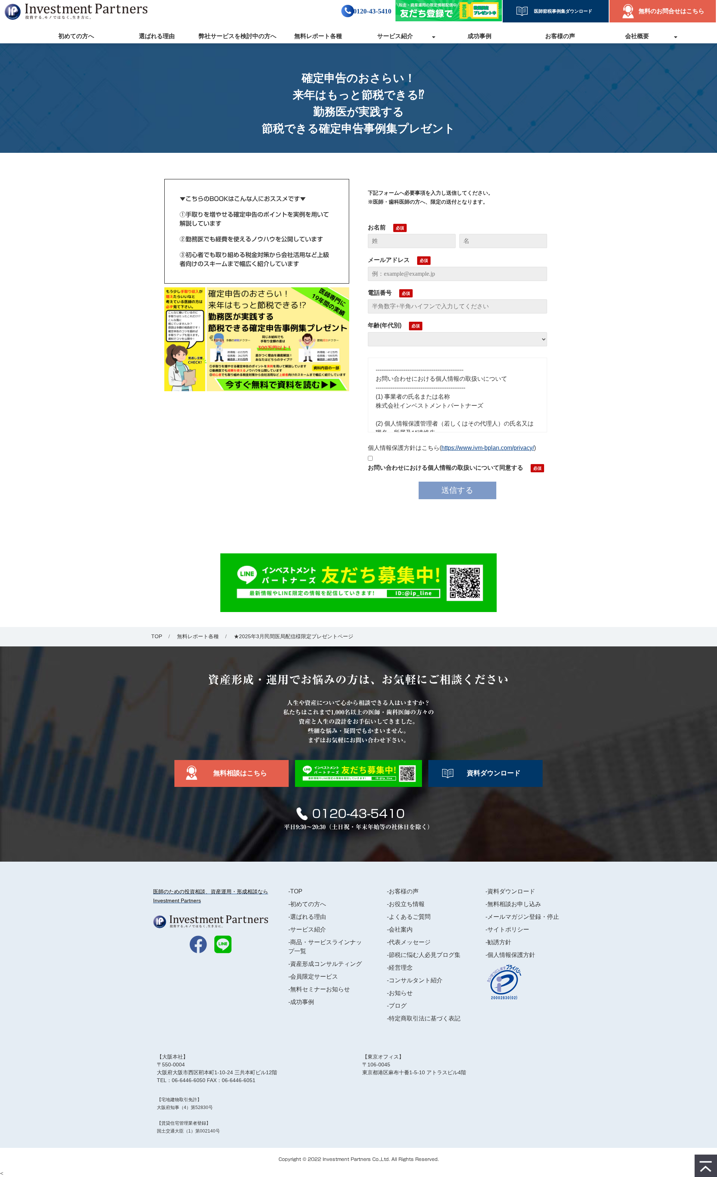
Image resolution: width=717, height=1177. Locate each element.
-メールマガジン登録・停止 (522, 917)
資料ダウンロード (494, 773)
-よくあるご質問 (409, 917)
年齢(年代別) (384, 325)
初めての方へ (76, 36)
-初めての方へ (307, 904)
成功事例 (479, 36)
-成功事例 (301, 1002)
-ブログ (397, 1006)
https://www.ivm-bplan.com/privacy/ (487, 448)
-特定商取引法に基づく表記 (423, 1018)
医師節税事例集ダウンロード (561, 11)
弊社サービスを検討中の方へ (237, 36)
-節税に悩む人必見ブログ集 (423, 955)
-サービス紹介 (307, 929)
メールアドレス (389, 260)
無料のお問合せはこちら (671, 11)
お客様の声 (560, 36)
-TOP (295, 891)
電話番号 (380, 293)
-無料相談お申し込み (513, 904)
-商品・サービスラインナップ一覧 (325, 946)
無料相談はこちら (240, 773)
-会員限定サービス (313, 976)
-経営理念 (400, 967)
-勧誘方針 (498, 942)
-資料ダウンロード (510, 891)
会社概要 (637, 36)
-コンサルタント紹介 (415, 980)
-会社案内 (400, 929)
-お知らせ (400, 993)
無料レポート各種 (318, 36)
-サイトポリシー (507, 929)
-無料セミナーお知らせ (319, 989)
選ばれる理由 (157, 36)
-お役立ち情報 (406, 904)
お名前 (377, 227)
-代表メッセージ (409, 942)
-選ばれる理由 (307, 917)
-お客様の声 (403, 891)
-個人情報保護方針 (510, 955)
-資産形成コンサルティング (325, 964)
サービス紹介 (395, 36)
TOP (156, 636)
